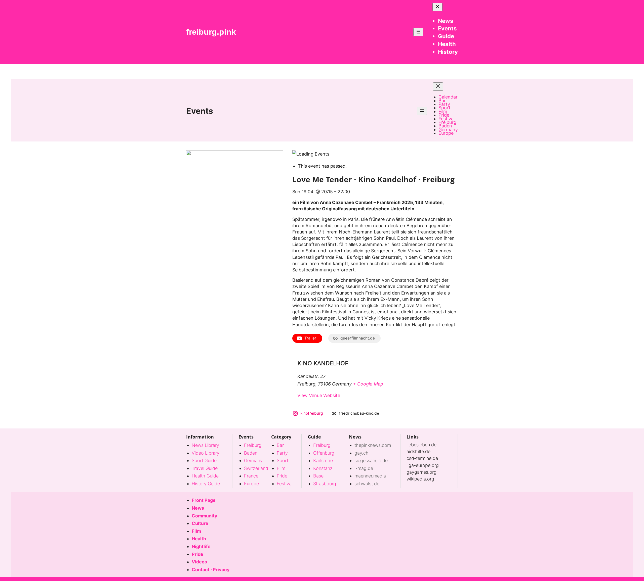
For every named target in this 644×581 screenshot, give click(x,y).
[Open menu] (418, 32)
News (355, 437)
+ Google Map (368, 383)
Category (281, 437)
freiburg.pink (211, 31)
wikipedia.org (420, 478)
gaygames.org (421, 472)
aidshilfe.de (418, 451)
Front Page (204, 500)
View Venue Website (318, 395)
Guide (314, 437)
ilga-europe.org (423, 465)
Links (413, 437)
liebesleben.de (421, 444)
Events (199, 111)
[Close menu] (437, 7)
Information (200, 437)
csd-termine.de (422, 458)
